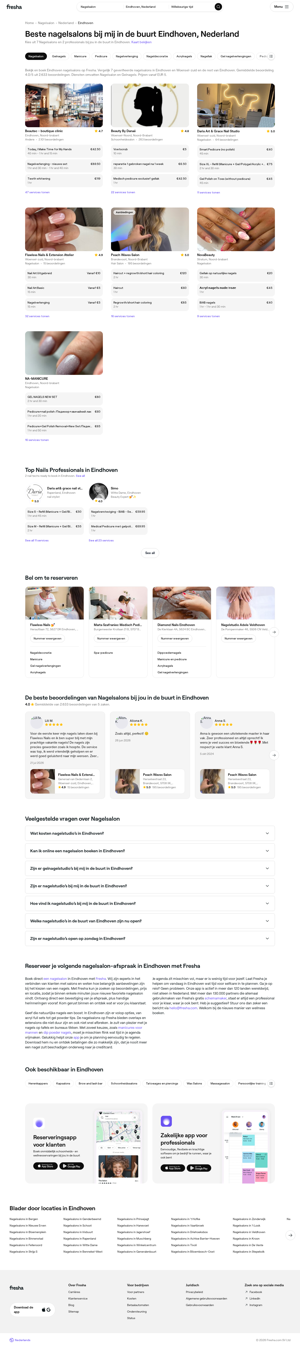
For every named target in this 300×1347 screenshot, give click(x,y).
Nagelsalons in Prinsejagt (133, 1219)
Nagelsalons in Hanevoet (133, 1225)
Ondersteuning (137, 1311)
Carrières (74, 1292)
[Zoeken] (218, 6)
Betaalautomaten (138, 1305)
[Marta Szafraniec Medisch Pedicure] (118, 632)
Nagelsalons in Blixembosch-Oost (192, 1251)
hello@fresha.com (183, 1008)
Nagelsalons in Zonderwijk (249, 1219)
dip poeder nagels (57, 1032)
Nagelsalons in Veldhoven (249, 1232)
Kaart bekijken (141, 42)
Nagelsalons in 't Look (246, 1225)
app (76, 1037)
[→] (274, 632)
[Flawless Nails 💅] (54, 632)
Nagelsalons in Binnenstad (26, 1238)
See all (150, 553)
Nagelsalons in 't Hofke (185, 1219)
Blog (71, 1305)
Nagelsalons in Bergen (24, 1219)
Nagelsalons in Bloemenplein (28, 1232)
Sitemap (73, 1311)
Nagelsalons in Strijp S (23, 1251)
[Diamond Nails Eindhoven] (182, 632)
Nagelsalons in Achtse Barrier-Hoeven (195, 1238)
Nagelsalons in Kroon (246, 1238)
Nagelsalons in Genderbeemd (82, 1219)
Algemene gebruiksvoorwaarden (206, 1298)
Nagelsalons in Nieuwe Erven (28, 1225)
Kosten (131, 1298)
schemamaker (216, 998)
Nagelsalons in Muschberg (134, 1238)
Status (131, 1318)
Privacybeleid (194, 1292)
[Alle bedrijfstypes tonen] (271, 1083)
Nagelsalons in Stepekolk (248, 1251)
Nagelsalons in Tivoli (184, 1245)
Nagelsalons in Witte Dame (80, 1245)
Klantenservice (78, 1298)
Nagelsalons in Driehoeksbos (189, 1232)
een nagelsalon (55, 978)
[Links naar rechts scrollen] (290, 1235)
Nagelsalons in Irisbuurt (78, 1232)
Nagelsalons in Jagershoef (133, 1232)
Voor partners (135, 1292)
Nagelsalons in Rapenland (79, 1238)
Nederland (66, 23)
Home (29, 23)
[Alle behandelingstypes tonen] (271, 56)
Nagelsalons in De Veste (248, 1245)
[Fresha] (14, 7)
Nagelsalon (46, 23)
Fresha (101, 978)
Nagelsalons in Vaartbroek (187, 1225)
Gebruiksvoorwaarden (200, 1305)
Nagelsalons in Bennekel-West (82, 1251)
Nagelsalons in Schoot (77, 1225)
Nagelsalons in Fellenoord (26, 1245)
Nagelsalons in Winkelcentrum (136, 1245)
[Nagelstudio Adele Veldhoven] (245, 632)
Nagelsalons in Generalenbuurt (136, 1251)
